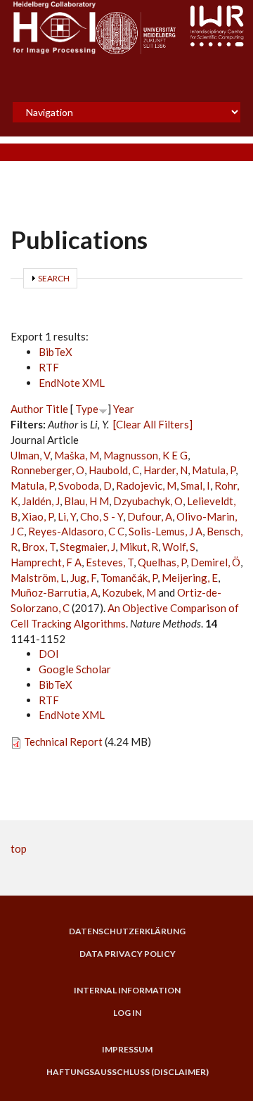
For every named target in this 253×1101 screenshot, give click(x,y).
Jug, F (83, 577)
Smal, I (195, 485)
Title (57, 408)
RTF (49, 367)
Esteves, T (110, 562)
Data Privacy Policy (127, 954)
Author (27, 408)
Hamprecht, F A (46, 562)
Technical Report (63, 741)
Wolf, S (178, 546)
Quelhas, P (162, 562)
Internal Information (127, 990)
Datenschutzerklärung (127, 931)
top (19, 848)
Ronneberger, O (47, 470)
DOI (49, 653)
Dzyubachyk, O (148, 501)
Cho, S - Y (101, 516)
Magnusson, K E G (145, 455)
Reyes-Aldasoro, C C (76, 531)
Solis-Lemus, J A (165, 531)
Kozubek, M (129, 592)
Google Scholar (75, 669)
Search (54, 278)
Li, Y (67, 516)
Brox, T (39, 546)
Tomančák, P (128, 577)
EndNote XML (72, 382)
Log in (127, 1013)
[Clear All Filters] (153, 424)
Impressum (127, 1049)
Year (123, 408)
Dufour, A (149, 516)
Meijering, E (190, 577)
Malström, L (38, 577)
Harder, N (165, 470)
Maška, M (76, 455)
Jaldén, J (41, 501)
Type (86, 408)
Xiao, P (37, 516)
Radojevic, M (146, 485)
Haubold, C (114, 470)
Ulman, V (30, 455)
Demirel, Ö (215, 562)
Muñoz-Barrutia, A (54, 592)
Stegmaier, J (87, 546)
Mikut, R (138, 546)
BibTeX (55, 351)
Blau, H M (86, 501)
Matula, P (213, 470)
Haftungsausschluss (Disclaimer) (127, 1072)
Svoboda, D (85, 485)
